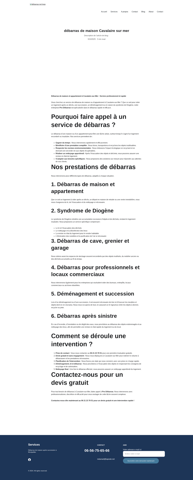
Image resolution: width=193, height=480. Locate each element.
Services (114, 12)
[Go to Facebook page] (29, 459)
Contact (135, 12)
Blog (143, 12)
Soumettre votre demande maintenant (140, 461)
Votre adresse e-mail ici (132, 450)
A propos (124, 12)
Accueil (104, 12)
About (151, 12)
